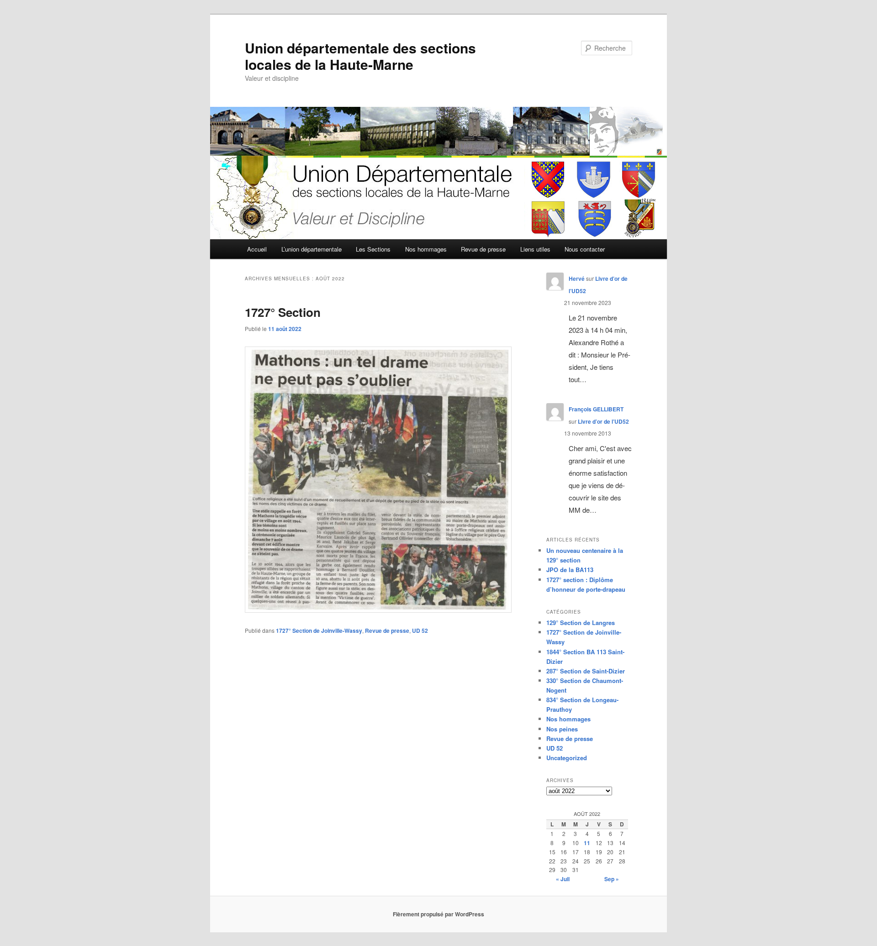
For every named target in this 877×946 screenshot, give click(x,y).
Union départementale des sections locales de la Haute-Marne (360, 56)
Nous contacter (585, 249)
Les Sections (373, 249)
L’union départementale (311, 249)
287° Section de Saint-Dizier (585, 671)
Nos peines (562, 729)
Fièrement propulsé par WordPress (438, 914)
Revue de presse (483, 249)
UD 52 (420, 630)
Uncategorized (566, 757)
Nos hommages (426, 249)
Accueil (257, 249)
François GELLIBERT (596, 409)
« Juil (563, 879)
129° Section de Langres (580, 622)
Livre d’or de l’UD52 (603, 421)
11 (587, 843)
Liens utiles (535, 249)
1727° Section (283, 312)
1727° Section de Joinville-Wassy (319, 630)
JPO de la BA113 (569, 569)
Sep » (611, 879)
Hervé (577, 278)
